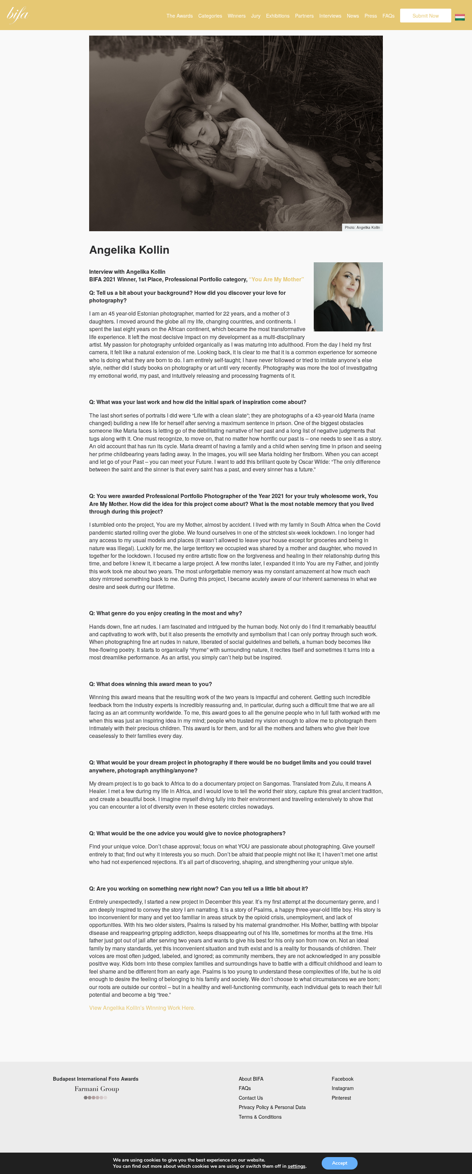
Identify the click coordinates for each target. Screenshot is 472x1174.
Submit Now (426, 15)
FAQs (389, 15)
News (353, 15)
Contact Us (251, 1097)
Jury (256, 15)
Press (371, 15)
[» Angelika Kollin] (18, 15)
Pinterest (341, 1097)
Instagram (343, 1087)
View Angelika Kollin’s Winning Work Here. (142, 1008)
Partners (304, 15)
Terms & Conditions (260, 1116)
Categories (210, 15)
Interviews (330, 15)
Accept (339, 1163)
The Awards (180, 15)
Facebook (342, 1078)
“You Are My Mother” (276, 279)
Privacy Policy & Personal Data (272, 1106)
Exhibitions (278, 15)
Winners (237, 15)
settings (296, 1166)
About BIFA (251, 1078)
